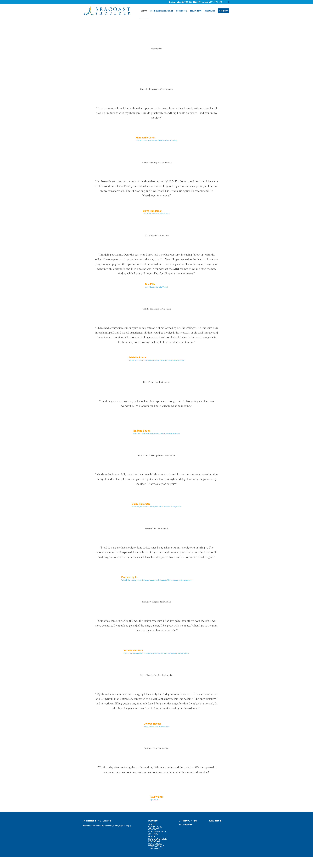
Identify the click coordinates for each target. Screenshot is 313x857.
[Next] (225, 109)
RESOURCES (155, 846)
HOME (151, 839)
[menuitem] (143, 11)
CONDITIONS (155, 829)
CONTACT (153, 831)
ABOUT (152, 826)
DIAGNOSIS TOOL (157, 834)
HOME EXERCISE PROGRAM (157, 842)
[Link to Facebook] (225, 2)
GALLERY (153, 836)
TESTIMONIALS (156, 848)
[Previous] (88, 109)
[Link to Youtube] (228, 2)
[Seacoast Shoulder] (107, 11)
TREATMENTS (155, 851)
